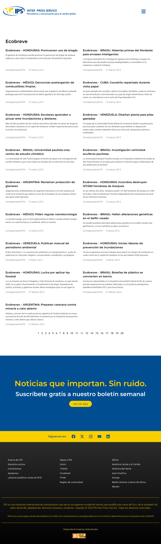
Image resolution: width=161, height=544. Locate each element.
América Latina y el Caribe (126, 464)
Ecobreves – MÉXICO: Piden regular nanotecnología (41, 214)
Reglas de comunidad (71, 482)
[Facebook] (73, 436)
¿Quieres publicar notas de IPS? (25, 477)
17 (106, 333)
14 (91, 333)
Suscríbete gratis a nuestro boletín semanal (80, 393)
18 (112, 333)
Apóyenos (13, 473)
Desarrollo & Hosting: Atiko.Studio (80, 529)
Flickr (63, 477)
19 (117, 333)
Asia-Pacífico (119, 473)
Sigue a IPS (66, 460)
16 (101, 333)
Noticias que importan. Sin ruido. (81, 383)
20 (122, 333)
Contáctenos (15, 468)
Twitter (64, 468)
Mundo (115, 486)
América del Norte (122, 468)
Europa (116, 477)
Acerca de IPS (15, 460)
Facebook (65, 473)
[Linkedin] (108, 436)
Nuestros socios (16, 464)
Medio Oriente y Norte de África (129, 482)
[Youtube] (99, 436)
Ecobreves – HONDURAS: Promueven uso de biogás (42, 50)
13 (86, 333)
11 (76, 333)
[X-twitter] (82, 436)
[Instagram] (91, 436)
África (115, 460)
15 (96, 333)
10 (71, 333)
